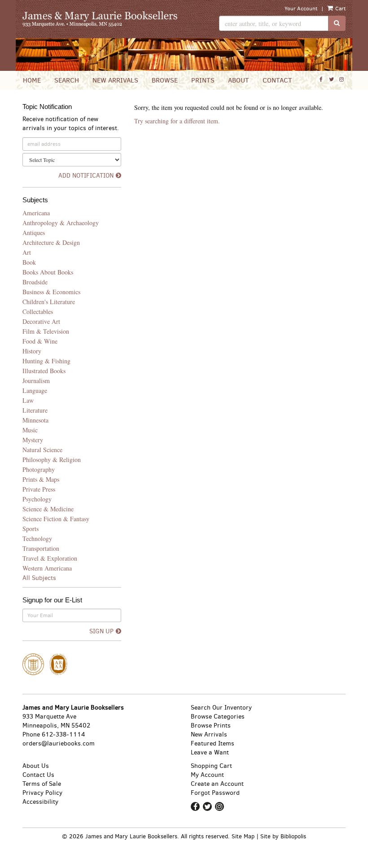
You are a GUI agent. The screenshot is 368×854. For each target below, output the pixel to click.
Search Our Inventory (221, 707)
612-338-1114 (63, 734)
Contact (277, 80)
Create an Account (217, 784)
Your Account (301, 8)
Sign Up (101, 631)
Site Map (243, 836)
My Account (207, 775)
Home (32, 80)
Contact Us (38, 775)
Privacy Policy (42, 793)
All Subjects (39, 578)
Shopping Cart (211, 766)
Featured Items (212, 743)
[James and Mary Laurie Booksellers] (99, 19)
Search (66, 80)
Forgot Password (215, 793)
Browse (165, 80)
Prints (203, 80)
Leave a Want (210, 752)
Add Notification (86, 175)
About (238, 80)
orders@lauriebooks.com (58, 743)
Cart (340, 8)
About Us (35, 766)
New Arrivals (115, 80)
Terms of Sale (41, 784)
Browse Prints (211, 725)
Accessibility (40, 801)
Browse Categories (218, 716)
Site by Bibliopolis (283, 836)
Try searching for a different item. (177, 121)
